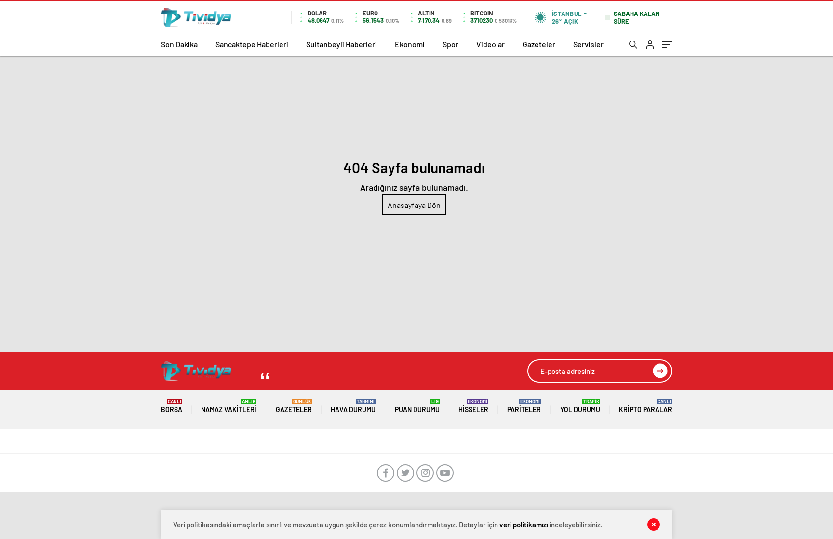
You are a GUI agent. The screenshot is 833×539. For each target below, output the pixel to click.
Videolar (490, 44)
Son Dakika (179, 44)
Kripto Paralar (645, 406)
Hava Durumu (353, 406)
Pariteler (524, 406)
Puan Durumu (417, 406)
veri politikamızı (523, 524)
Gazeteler (539, 44)
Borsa (171, 406)
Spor (450, 44)
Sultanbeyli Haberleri (341, 44)
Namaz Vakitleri (228, 406)
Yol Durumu (580, 406)
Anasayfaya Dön (414, 204)
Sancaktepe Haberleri (251, 44)
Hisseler (473, 406)
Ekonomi (410, 44)
